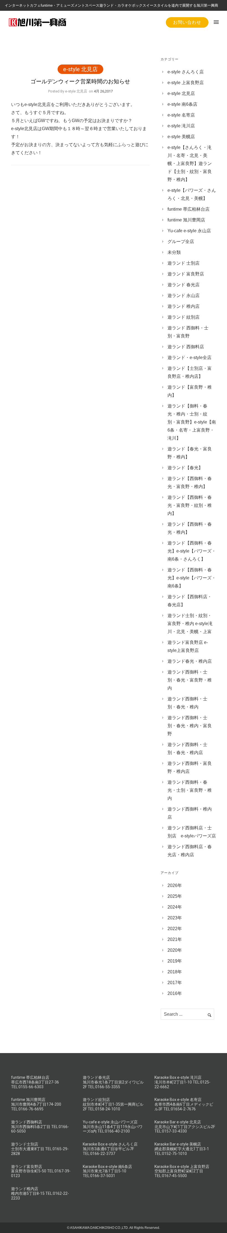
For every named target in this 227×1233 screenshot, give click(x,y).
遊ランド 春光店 (183, 284)
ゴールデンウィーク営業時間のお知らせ (80, 81)
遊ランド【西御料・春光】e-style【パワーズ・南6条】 (191, 578)
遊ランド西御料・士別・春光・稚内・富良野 (189, 725)
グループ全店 (180, 241)
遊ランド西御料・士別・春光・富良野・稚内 (189, 680)
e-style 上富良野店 (185, 82)
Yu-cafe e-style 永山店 (189, 230)
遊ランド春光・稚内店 (189, 661)
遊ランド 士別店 (183, 263)
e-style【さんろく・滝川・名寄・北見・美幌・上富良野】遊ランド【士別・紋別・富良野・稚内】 (189, 163)
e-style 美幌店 (181, 136)
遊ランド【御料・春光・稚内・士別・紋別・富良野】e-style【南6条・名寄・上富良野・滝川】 (191, 422)
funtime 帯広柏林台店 (188, 209)
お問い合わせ (187, 22)
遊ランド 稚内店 (183, 306)
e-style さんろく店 (185, 71)
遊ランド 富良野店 (185, 274)
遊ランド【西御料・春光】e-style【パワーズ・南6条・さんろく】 (191, 551)
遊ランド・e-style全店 (189, 357)
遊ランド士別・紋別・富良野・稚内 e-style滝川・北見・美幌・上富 (190, 623)
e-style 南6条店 (182, 104)
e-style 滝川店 (181, 125)
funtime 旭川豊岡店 (186, 220)
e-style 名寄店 (181, 115)
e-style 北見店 (80, 69)
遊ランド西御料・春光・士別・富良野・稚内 (189, 790)
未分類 (174, 252)
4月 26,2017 (103, 91)
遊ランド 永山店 (183, 295)
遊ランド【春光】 (185, 467)
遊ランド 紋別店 (183, 317)
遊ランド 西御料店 (185, 346)
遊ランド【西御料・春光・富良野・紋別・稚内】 (189, 505)
